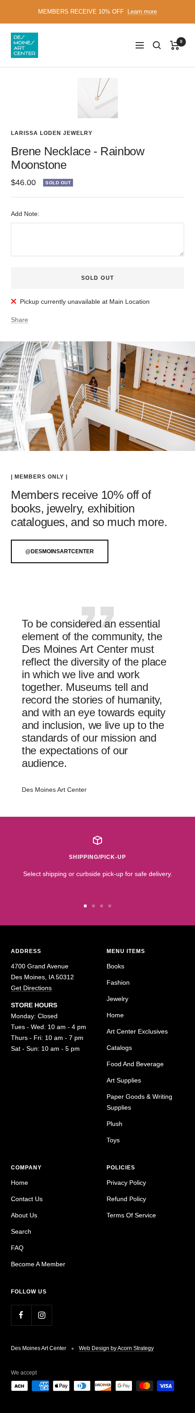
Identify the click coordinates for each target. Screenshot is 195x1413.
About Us (24, 1215)
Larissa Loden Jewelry (52, 133)
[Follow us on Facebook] (21, 1315)
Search (21, 1231)
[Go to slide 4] (109, 906)
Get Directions (31, 987)
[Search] (157, 45)
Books (115, 966)
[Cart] (175, 45)
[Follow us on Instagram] (41, 1315)
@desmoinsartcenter (59, 551)
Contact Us (27, 1198)
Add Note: (25, 213)
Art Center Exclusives (137, 1031)
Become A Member (38, 1264)
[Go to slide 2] (93, 906)
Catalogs (119, 1047)
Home (115, 1015)
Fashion (118, 982)
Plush (114, 1123)
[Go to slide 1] (85, 906)
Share (19, 319)
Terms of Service (131, 1215)
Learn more (142, 11)
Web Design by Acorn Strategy (116, 1348)
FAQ (17, 1247)
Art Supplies (124, 1080)
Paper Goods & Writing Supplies (139, 1102)
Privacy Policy (126, 1182)
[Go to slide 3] (101, 906)
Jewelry (117, 998)
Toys (113, 1140)
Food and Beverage (135, 1064)
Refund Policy (126, 1198)
